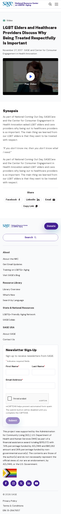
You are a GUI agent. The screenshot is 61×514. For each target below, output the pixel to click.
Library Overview (11, 289)
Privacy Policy (10, 500)
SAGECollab (9, 319)
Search (29, 237)
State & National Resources (18, 308)
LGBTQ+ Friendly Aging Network (19, 314)
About (6, 252)
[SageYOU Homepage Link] (20, 4)
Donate (51, 226)
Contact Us (9, 339)
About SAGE (9, 333)
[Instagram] (13, 483)
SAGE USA (8, 327)
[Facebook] (6, 483)
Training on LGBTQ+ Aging (16, 269)
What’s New (9, 294)
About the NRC (10, 258)
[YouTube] (36, 483)
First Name (12, 366)
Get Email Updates (12, 264)
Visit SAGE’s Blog (11, 275)
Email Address (14, 379)
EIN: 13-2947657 (11, 510)
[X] (21, 483)
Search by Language (13, 300)
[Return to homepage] (16, 226)
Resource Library (12, 282)
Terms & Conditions (13, 505)
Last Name (38, 366)
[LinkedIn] (29, 483)
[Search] (50, 4)
